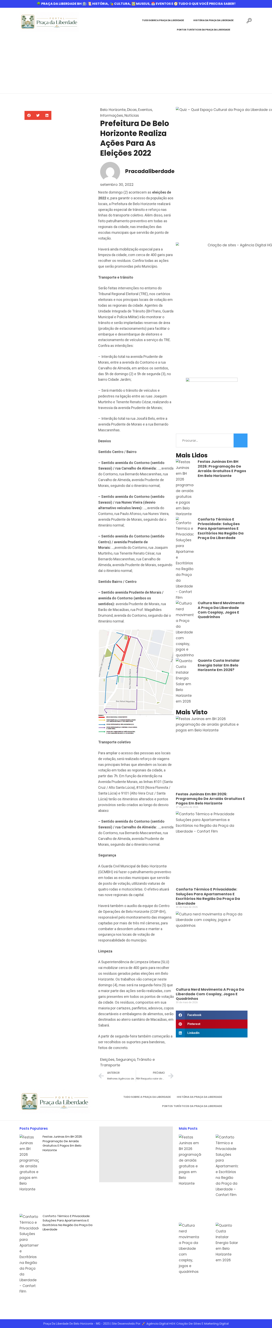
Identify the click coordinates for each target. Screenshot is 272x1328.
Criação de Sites (188, 1323)
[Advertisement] (136, 63)
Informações (111, 115)
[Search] (241, 440)
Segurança (125, 1059)
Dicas (132, 109)
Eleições (107, 1059)
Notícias (131, 115)
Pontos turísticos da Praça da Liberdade (203, 29)
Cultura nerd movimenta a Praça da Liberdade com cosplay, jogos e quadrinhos (221, 609)
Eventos (145, 109)
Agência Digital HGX (160, 1323)
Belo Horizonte (113, 109)
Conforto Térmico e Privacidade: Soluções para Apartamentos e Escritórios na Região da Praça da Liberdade (221, 528)
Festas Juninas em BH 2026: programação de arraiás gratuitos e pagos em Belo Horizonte (222, 468)
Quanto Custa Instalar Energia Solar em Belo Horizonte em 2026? (219, 665)
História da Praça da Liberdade (213, 20)
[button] (28, 115)
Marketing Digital (216, 1323)
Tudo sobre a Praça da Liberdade (163, 20)
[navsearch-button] (249, 22)
